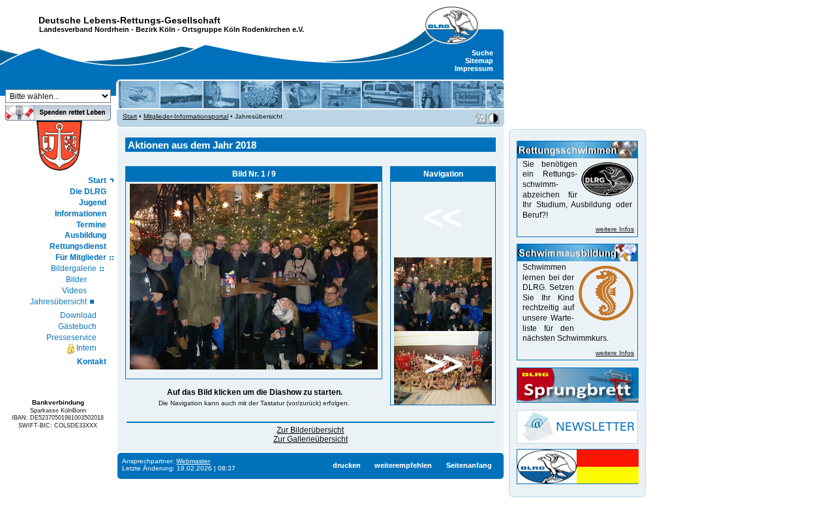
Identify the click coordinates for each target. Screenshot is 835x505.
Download (78, 315)
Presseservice (71, 337)
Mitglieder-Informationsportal (186, 116)
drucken (347, 465)
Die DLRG (88, 191)
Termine (91, 224)
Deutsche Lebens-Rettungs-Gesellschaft (129, 20)
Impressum (474, 68)
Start (97, 180)
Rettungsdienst (78, 246)
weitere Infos (615, 229)
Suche (482, 53)
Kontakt (91, 361)
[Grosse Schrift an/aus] (481, 118)
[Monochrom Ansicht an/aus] (493, 118)
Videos (74, 290)
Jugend (92, 202)
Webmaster (193, 461)
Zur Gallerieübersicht (310, 439)
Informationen (80, 213)
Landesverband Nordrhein (84, 29)
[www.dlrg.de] (452, 25)
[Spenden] (58, 116)
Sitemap (479, 61)
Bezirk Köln (155, 29)
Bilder (76, 279)
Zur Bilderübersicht (310, 430)
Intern (86, 348)
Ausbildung (85, 235)
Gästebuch (77, 326)
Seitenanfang (469, 465)
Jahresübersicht (58, 301)
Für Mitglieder (80, 257)
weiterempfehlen (403, 465)
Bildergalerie (74, 268)
